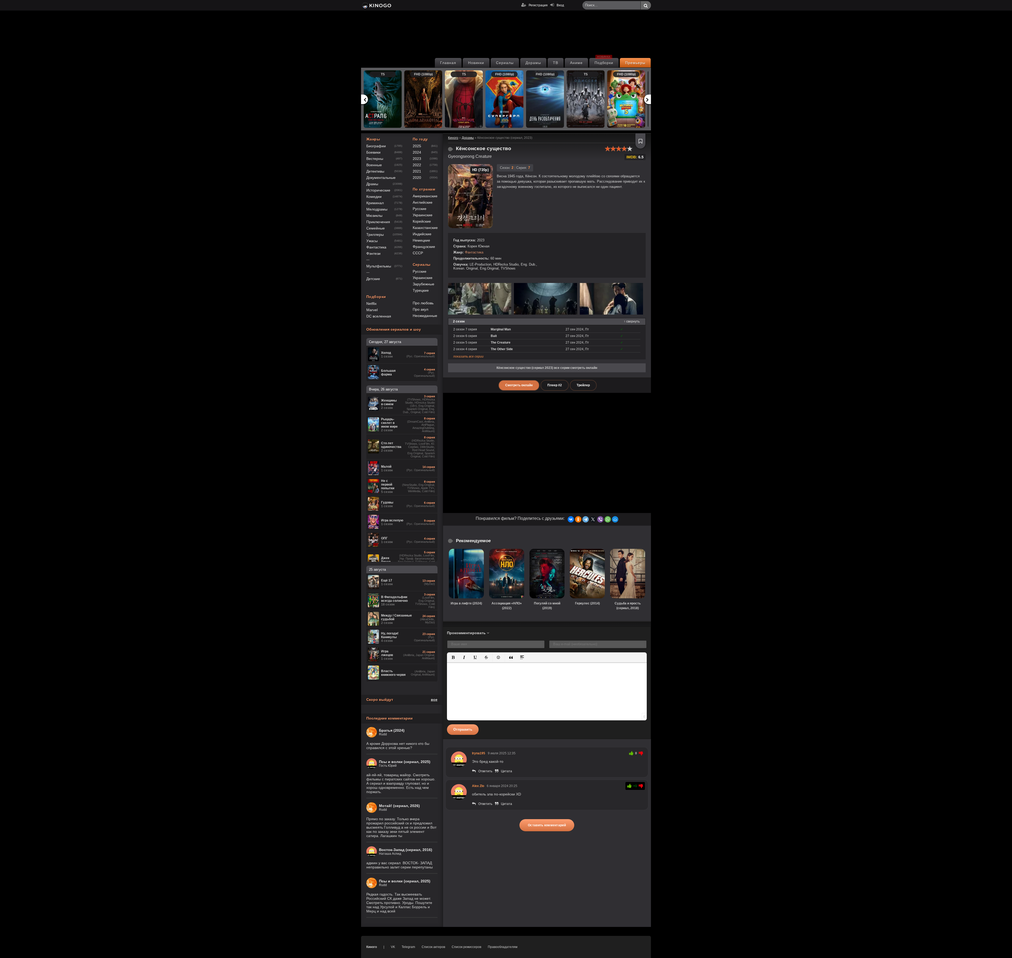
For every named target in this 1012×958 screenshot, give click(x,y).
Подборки (604, 61)
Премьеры (635, 63)
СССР (418, 253)
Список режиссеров (466, 947)
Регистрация (538, 5)
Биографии (376, 146)
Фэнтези (373, 253)
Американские (425, 196)
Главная (448, 63)
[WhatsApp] (608, 519)
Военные (374, 165)
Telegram (408, 947)
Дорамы (533, 63)
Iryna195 (478, 753)
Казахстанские (425, 228)
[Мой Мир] (615, 519)
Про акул (420, 309)
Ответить (485, 771)
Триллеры (375, 234)
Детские (373, 279)
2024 (417, 152)
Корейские (422, 221)
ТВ (555, 63)
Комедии (374, 196)
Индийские (422, 234)
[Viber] (600, 519)
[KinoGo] (376, 5)
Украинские (422, 215)
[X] (593, 519)
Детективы (375, 171)
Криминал (375, 203)
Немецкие (421, 240)
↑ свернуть (632, 321)
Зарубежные (423, 284)
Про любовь (423, 303)
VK (393, 947)
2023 (417, 159)
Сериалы (505, 63)
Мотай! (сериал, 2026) (399, 806)
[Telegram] (585, 519)
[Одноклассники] (578, 519)
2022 (417, 165)
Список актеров (433, 947)
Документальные (381, 177)
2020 (417, 177)
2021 (417, 171)
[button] (453, 657)
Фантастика (474, 252)
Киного (371, 947)
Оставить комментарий (547, 825)
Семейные (375, 228)
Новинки (476, 63)
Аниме (576, 63)
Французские (424, 247)
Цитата (506, 771)
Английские (422, 202)
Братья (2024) (392, 730)
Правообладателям (502, 947)
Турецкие (421, 290)
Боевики (373, 152)
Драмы (372, 184)
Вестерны (374, 159)
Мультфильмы (378, 266)
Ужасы (372, 241)
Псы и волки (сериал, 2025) (404, 762)
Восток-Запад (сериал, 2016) (405, 850)
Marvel (372, 310)
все (434, 699)
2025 (417, 146)
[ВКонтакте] (571, 519)
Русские (419, 209)
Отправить (462, 729)
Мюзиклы (374, 215)
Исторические (378, 190)
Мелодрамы (376, 209)
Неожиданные (425, 316)
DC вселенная (378, 316)
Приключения (378, 222)
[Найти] (645, 5)
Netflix (371, 303)
